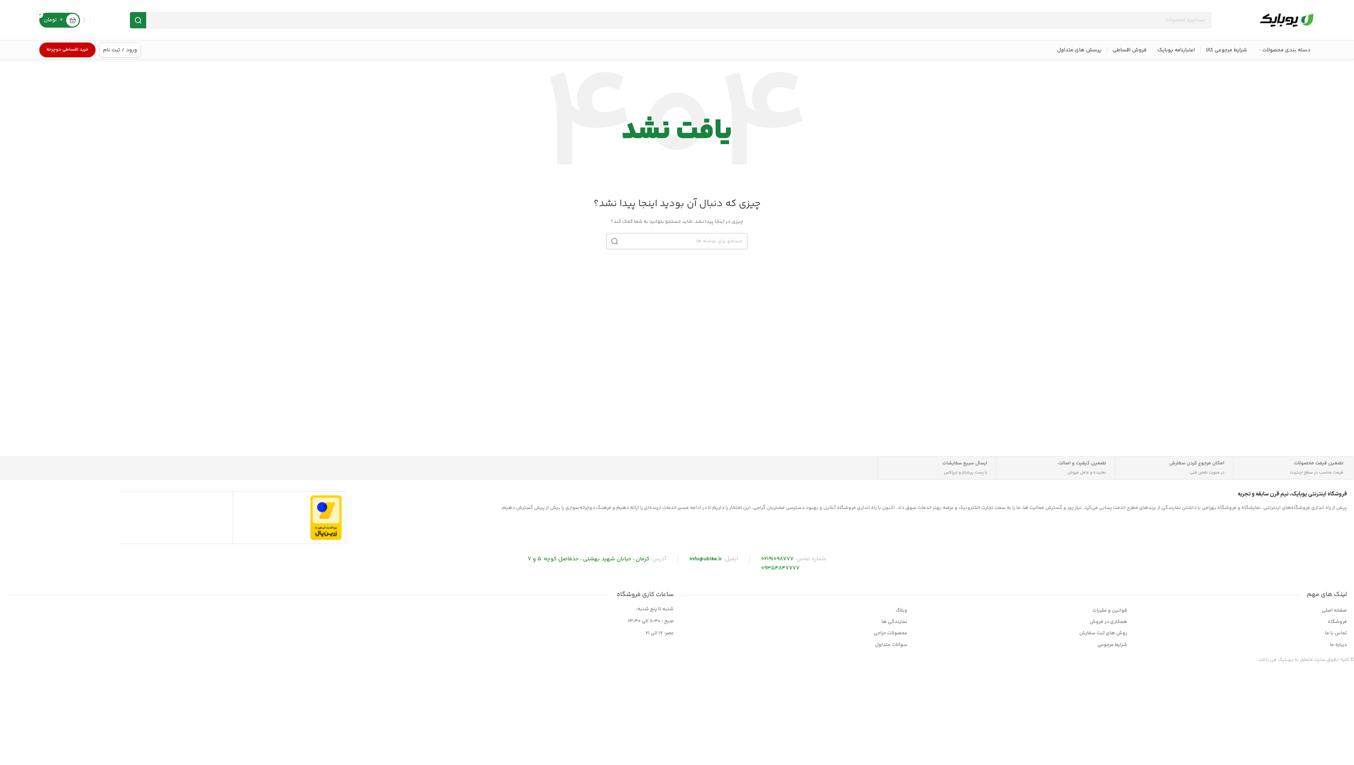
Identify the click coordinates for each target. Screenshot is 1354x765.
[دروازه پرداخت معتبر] (326, 517)
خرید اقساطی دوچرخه (67, 49)
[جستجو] (138, 20)
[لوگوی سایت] (1286, 20)
